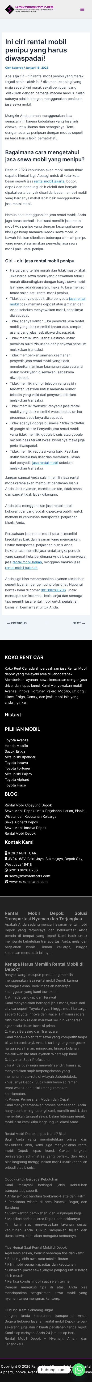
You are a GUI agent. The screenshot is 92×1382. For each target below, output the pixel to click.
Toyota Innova (16, 763)
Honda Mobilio (16, 746)
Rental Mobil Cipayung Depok (28, 805)
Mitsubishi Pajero (18, 774)
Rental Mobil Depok (20, 833)
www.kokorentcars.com (28, 882)
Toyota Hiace (15, 785)
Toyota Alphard (17, 780)
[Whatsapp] (78, 1369)
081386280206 (53, 590)
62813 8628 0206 (23, 870)
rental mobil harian (27, 562)
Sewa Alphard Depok (21, 822)
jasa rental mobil (45, 463)
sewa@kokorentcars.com (29, 876)
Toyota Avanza (17, 740)
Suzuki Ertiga (15, 751)
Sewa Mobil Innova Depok (25, 828)
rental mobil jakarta (49, 181)
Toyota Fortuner (17, 768)
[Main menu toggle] (82, 9)
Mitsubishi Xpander (20, 757)
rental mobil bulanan (21, 568)
